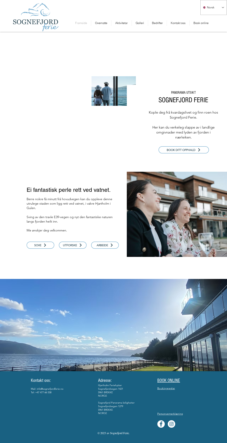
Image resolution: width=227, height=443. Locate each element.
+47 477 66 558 (43, 392)
